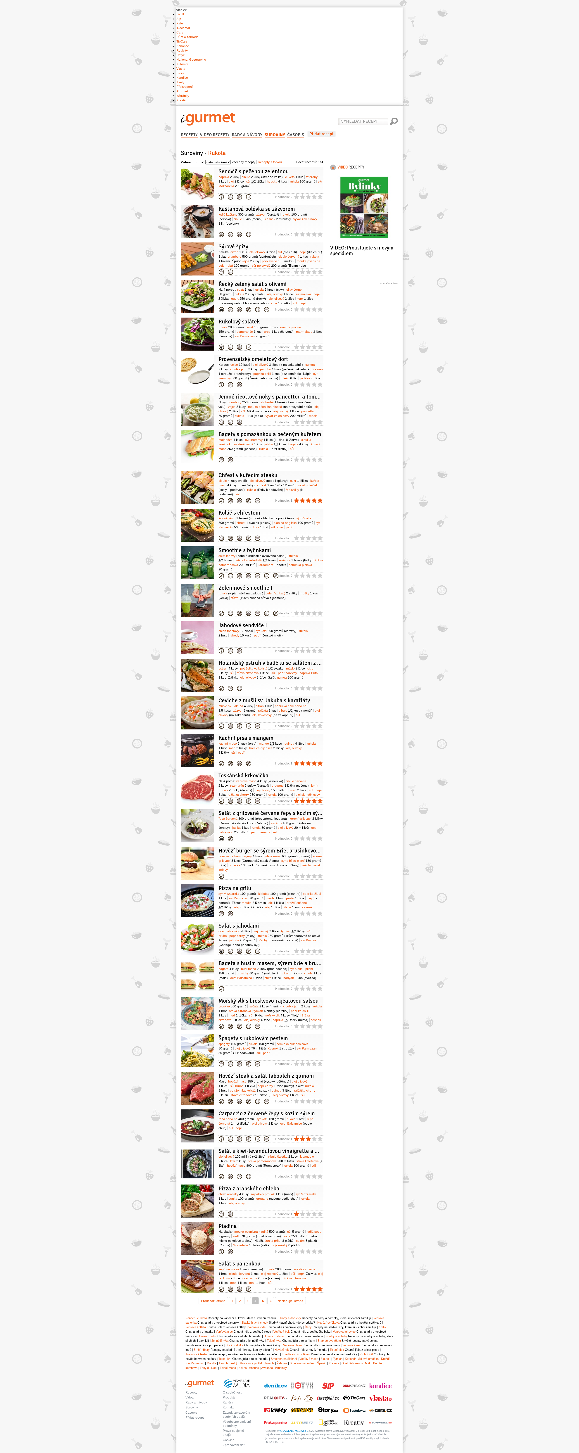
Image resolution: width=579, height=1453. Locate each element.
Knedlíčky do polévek (296, 1354)
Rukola (269, 1363)
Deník (180, 14)
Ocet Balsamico (352, 1363)
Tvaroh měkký (228, 1363)
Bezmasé (221, 272)
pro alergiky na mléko (230, 501)
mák (257, 1282)
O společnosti (232, 1392)
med (238, 748)
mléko (289, 378)
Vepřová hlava (292, 1345)
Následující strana (290, 1301)
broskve (232, 1006)
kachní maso (237, 743)
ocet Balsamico (234, 931)
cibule (262, 177)
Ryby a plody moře (221, 688)
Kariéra (228, 1402)
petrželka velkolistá (255, 560)
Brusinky (281, 1368)
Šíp (178, 19)
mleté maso (287, 856)
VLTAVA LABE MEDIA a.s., (293, 1430)
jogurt (248, 298)
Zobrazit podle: (192, 162)
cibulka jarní (244, 369)
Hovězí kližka (234, 1345)
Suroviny (275, 135)
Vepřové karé (351, 1345)
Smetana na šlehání (284, 1358)
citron (238, 252)
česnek (278, 219)
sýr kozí (276, 631)
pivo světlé (278, 261)
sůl (255, 181)
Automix (182, 64)
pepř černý (242, 936)
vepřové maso (259, 781)
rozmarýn (249, 785)
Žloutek (325, 1358)
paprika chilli (277, 373)
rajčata (267, 710)
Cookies (228, 1440)
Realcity (182, 50)
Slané (221, 422)
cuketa (294, 177)
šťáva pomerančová (271, 1161)
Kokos (242, 1368)
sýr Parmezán (252, 336)
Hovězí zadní (207, 1336)
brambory (252, 256)
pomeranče (249, 331)
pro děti (239, 197)
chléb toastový (235, 631)
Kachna (221, 764)
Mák (368, 1363)
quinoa (290, 677)
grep (279, 331)
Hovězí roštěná (221, 1101)
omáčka (264, 865)
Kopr (214, 1368)
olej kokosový (272, 715)
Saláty (221, 951)
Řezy (308, 1327)
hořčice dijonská (266, 748)
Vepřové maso (308, 1358)
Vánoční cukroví (196, 1318)
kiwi (238, 1161)
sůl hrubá (242, 1086)
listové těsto (256, 518)
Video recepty (215, 135)
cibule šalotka (283, 1156)
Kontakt (228, 1407)
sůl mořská (303, 294)
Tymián (337, 1358)
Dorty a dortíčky (290, 1318)
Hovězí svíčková (328, 1322)
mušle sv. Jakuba (235, 706)
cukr (280, 303)
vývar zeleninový (286, 416)
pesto (295, 898)
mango (270, 743)
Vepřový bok (281, 1331)
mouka (254, 903)
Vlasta (180, 68)
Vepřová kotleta (195, 1327)
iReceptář (183, 28)
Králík (382, 1327)
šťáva (258, 598)
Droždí (385, 1358)
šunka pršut (279, 1240)
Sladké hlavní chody (254, 1322)
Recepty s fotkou (270, 162)
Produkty (229, 1397)
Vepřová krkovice (221, 801)
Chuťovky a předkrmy (221, 651)
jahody (241, 635)
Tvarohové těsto (196, 1354)
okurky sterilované (244, 444)
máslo (295, 668)
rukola (302, 181)
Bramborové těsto (329, 1340)
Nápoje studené (221, 576)
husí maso (264, 969)
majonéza (230, 440)
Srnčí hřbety (202, 1349)
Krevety (334, 1363)
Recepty (189, 135)
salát (244, 289)
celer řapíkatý (281, 593)
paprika (228, 177)
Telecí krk (224, 1358)
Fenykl (204, 1368)
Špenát (321, 1363)
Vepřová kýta (257, 1327)
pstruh (228, 668)
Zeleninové (221, 310)
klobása (279, 893)
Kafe (179, 23)
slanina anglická (293, 523)
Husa (221, 989)
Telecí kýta (274, 1340)
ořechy (278, 940)
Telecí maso (228, 1368)
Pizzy (221, 1214)
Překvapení (184, 86)
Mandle (211, 1363)
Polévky (221, 234)
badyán (299, 978)
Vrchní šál (366, 1354)
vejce (250, 261)
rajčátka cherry (246, 794)
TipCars (181, 41)
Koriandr (350, 1358)
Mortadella (252, 1245)
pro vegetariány (230, 197)
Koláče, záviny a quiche (221, 385)
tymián (293, 931)
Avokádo (267, 1368)
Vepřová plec (224, 1331)
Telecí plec (337, 1349)
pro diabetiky (258, 501)
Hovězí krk (282, 1349)
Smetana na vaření (302, 1363)
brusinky (258, 973)
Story (180, 73)
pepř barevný (287, 673)
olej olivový (262, 252)
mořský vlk (281, 1015)
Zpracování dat (233, 1445)
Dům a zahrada (187, 37)
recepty (350, 166)
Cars (179, 32)
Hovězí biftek (221, 1177)
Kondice (182, 77)
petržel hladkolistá (249, 1090)
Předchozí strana (213, 1301)
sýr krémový (272, 440)
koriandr (296, 560)
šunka (241, 1198)
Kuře (221, 501)
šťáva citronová (253, 673)
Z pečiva (221, 197)
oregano (290, 785)
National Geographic (191, 59)
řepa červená (252, 818)
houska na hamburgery (240, 856)
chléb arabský (233, 1194)
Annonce (182, 46)
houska (277, 181)
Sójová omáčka (368, 1358)
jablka (275, 444)
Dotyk (180, 55)
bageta (298, 444)
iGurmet (182, 91)
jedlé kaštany (236, 214)
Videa (189, 1397)
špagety (232, 1044)
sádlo (257, 1236)
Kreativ (181, 100)
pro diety (249, 197)
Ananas (254, 1368)
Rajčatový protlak (251, 1363)
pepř (310, 252)
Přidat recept (321, 134)
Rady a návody (247, 135)
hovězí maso (258, 1081)
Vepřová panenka (221, 1289)
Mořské (221, 726)
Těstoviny (221, 1064)
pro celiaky (249, 310)
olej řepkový (274, 1273)
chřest (276, 485)
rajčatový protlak (272, 1194)
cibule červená (293, 256)
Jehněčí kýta (219, 1340)
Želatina (282, 1363)
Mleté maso (221, 876)
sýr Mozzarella (237, 893)
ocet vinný (262, 1278)
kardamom (272, 565)
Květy (180, 82)
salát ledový (252, 556)
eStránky (182, 95)
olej (236, 181)
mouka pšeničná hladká (280, 406)
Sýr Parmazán (194, 1363)
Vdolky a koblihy (336, 1336)
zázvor (267, 214)
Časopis (295, 135)
